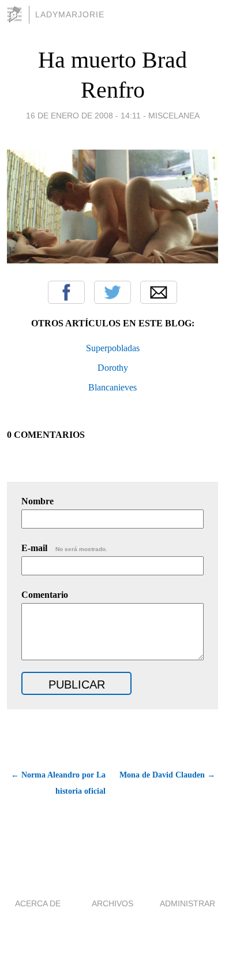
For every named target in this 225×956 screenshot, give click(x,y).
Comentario (44, 595)
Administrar (187, 903)
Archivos (112, 903)
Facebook (66, 292)
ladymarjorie (69, 14)
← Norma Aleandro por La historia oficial (58, 783)
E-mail (64, 548)
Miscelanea (174, 115)
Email (158, 292)
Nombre (37, 501)
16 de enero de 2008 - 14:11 (83, 115)
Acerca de (38, 903)
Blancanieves (112, 387)
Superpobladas (113, 348)
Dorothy (112, 368)
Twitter (112, 292)
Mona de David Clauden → (167, 775)
